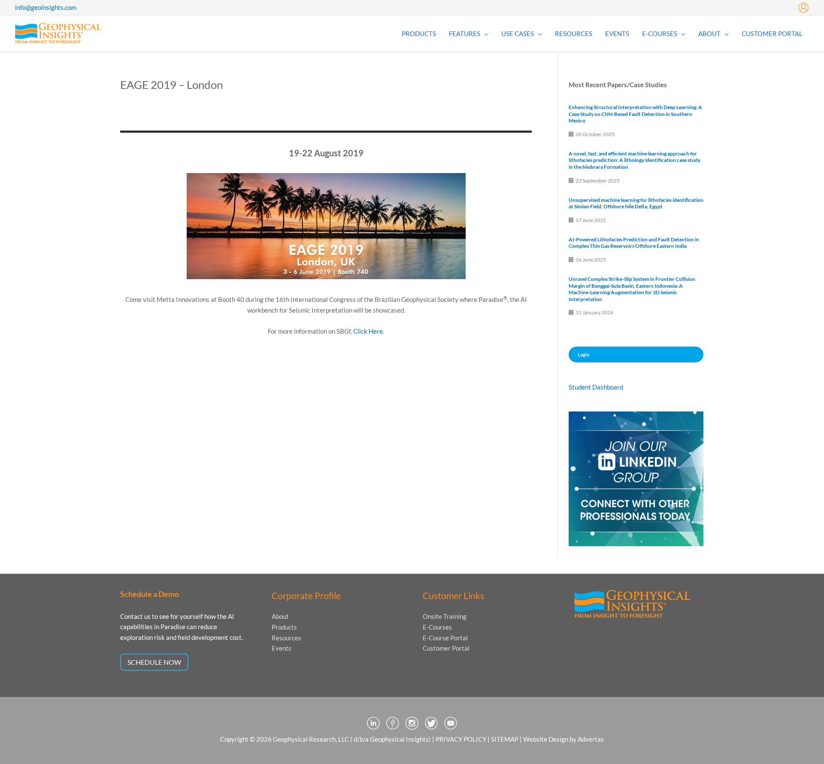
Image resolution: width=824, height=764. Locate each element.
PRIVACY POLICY (461, 739)
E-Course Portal (445, 638)
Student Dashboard (596, 387)
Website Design (545, 739)
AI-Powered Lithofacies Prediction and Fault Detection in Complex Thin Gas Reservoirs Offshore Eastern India (634, 243)
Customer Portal (446, 648)
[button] (484, 33)
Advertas (591, 739)
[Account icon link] (803, 7)
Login (583, 354)
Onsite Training (445, 616)
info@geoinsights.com (45, 7)
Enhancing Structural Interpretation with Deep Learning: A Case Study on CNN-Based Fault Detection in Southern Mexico (635, 114)
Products (284, 627)
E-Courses (437, 627)
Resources (286, 638)
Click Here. (368, 331)
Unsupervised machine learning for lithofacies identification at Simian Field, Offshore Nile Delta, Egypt (636, 203)
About (280, 616)
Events (281, 648)
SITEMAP (504, 739)
